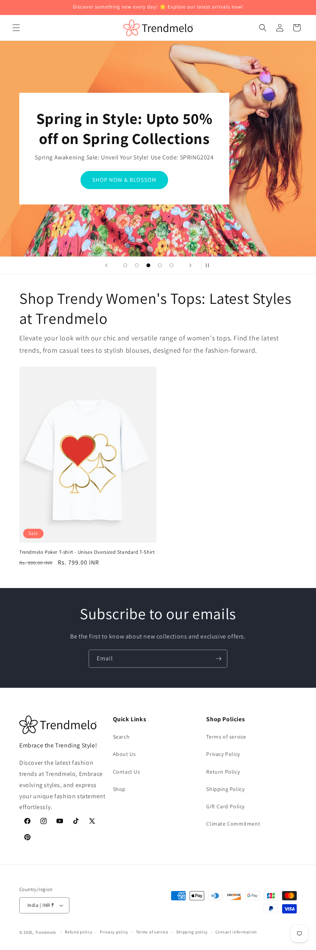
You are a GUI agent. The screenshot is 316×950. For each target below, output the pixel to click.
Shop (119, 789)
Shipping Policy (225, 789)
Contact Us (126, 771)
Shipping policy (192, 932)
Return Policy (223, 771)
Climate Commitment (233, 823)
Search (121, 736)
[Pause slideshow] (209, 265)
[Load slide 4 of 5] (160, 265)
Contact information (236, 932)
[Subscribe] (218, 659)
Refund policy (78, 932)
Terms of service (226, 736)
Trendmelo (45, 932)
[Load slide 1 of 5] (125, 265)
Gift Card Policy (225, 806)
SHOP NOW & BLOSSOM (124, 179)
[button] (16, 27)
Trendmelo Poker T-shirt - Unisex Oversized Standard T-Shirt (87, 552)
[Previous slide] (106, 265)
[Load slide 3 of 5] (148, 265)
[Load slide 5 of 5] (171, 265)
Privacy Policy (223, 754)
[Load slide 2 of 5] (137, 265)
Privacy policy (114, 932)
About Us (124, 754)
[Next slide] (190, 265)
